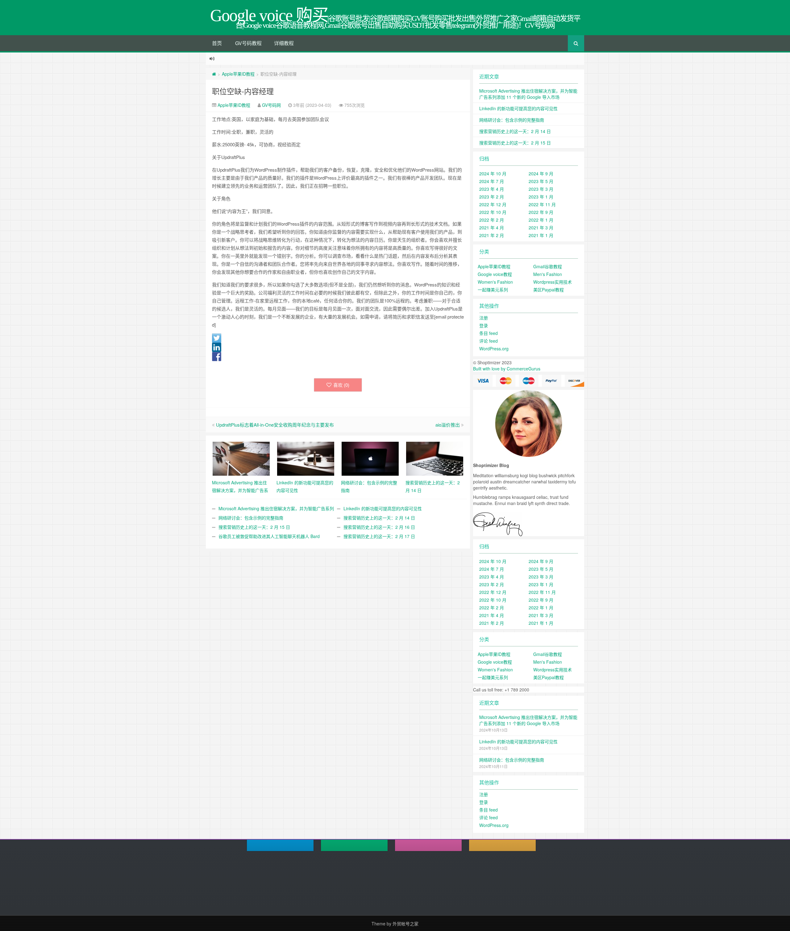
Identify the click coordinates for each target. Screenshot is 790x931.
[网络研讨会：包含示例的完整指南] (370, 458)
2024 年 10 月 (492, 173)
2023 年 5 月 (541, 181)
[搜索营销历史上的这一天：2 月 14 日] (434, 458)
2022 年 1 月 (541, 220)
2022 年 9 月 (541, 212)
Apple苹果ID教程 (238, 74)
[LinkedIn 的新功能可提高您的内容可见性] (305, 458)
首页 (217, 43)
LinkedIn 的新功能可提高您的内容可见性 (382, 508)
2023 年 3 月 (541, 189)
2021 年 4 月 (491, 227)
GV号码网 (271, 105)
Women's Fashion (495, 282)
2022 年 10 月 (492, 212)
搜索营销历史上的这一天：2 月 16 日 (379, 527)
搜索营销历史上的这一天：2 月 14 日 (379, 518)
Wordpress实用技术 (552, 282)
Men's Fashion (547, 274)
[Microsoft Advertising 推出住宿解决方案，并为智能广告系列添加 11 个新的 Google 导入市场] (241, 458)
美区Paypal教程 (548, 289)
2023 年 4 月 (491, 189)
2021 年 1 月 (541, 235)
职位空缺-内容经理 (243, 91)
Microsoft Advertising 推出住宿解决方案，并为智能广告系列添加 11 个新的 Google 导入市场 (528, 94)
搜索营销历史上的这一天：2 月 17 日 (379, 536)
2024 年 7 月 (491, 181)
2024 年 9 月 (541, 173)
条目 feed (488, 333)
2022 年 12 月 (492, 204)
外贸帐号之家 (405, 924)
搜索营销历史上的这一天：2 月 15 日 (254, 527)
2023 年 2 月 (491, 197)
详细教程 (284, 43)
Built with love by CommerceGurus (506, 368)
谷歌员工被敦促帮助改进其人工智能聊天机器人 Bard (269, 536)
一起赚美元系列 (493, 289)
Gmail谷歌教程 (547, 266)
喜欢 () (341, 385)
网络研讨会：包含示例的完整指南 (250, 518)
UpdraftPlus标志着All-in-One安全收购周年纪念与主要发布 (275, 424)
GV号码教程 (248, 43)
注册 (483, 318)
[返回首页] (214, 74)
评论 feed (488, 341)
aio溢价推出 (447, 424)
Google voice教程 (495, 274)
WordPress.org (494, 348)
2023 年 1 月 (541, 197)
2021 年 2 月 (491, 235)
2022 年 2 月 (491, 220)
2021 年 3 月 (541, 227)
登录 (483, 325)
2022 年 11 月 (542, 204)
